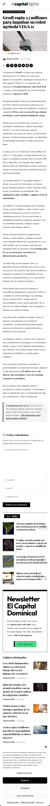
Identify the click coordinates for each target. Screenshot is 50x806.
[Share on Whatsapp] (15, 65)
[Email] (27, 65)
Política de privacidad (27, 802)
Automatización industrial (14, 12)
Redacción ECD (12, 59)
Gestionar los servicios (24, 773)
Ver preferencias (25, 795)
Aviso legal (39, 802)
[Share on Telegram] (23, 65)
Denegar (25, 788)
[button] (45, 746)
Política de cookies (13, 802)
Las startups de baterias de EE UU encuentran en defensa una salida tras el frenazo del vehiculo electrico (31, 559)
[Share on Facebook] (8, 65)
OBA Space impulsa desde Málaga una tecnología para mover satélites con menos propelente (31, 526)
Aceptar (25, 780)
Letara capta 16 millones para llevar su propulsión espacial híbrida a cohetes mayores (17, 732)
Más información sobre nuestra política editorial (23, 417)
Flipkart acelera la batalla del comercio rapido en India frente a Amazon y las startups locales (30, 576)
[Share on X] (11, 65)
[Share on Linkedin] (19, 65)
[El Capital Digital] (25, 4)
